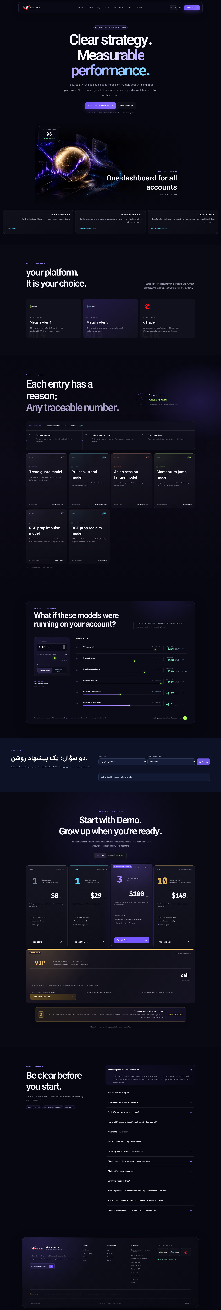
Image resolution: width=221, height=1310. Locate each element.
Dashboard (110, 1257)
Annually (115, 855)
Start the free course (100, 105)
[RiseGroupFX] (31, 7)
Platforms (85, 1257)
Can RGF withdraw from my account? (150, 1112)
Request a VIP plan (53, 996)
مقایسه (106, 8)
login (180, 8)
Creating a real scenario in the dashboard (169, 718)
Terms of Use (135, 1279)
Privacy (133, 1283)
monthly (100, 855)
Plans (130, 8)
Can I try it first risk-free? (150, 1181)
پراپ (98, 8)
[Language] (173, 7)
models (90, 8)
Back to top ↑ (187, 1303)
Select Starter (89, 942)
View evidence (126, 105)
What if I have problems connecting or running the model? (150, 1211)
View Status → (12, 229)
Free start (47, 942)
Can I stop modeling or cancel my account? (150, 1152)
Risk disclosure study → (160, 229)
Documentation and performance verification (140, 1251)
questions (140, 8)
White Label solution (137, 1255)
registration (110, 1253)
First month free (135, 1262)
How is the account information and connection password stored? (150, 1201)
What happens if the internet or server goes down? (150, 1161)
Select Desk (174, 942)
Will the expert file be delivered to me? (150, 1070)
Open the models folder (87, 229)
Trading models (87, 1253)
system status (135, 1276)
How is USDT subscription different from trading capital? (150, 1122)
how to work (86, 1250)
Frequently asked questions (139, 1259)
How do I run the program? (150, 1093)
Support (109, 1260)
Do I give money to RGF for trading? (150, 1103)
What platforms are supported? (150, 1171)
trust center (187, 504)
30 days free (191, 7)
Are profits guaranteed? (150, 1132)
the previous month (59, 670)
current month (45, 670)
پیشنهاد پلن (203, 761)
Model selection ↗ (58, 504)
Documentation (119, 8)
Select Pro (132, 940)
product (80, 8)
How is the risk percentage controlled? (150, 1142)
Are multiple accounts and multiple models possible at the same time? (150, 1191)
